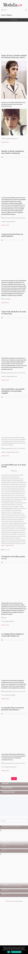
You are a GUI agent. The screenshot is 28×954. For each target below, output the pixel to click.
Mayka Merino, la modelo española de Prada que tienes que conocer (14, 56)
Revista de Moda (18, 901)
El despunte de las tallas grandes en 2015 (13, 557)
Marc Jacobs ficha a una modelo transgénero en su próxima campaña (12, 391)
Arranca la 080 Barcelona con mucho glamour (12, 235)
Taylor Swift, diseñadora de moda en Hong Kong (13, 312)
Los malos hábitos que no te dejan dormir (13, 466)
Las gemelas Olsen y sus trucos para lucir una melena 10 (12, 709)
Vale (9, 952)
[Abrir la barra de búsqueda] (26, 10)
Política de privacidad (16, 952)
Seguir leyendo (5, 142)
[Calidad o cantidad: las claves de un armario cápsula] (14, 847)
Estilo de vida (6, 549)
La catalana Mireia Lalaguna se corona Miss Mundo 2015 (12, 635)
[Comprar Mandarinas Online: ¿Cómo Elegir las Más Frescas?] (14, 891)
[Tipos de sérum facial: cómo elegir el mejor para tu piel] (14, 785)
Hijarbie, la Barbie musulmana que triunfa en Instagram (12, 152)
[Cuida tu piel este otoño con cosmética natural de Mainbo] (14, 789)
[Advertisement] (14, 36)
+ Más (14, 778)
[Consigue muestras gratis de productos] (14, 887)
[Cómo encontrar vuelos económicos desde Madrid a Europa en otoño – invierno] (14, 828)
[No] (26, 949)
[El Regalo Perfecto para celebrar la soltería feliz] (14, 896)
